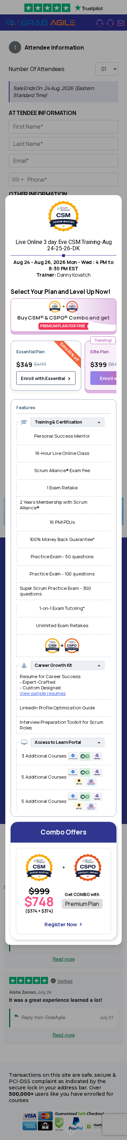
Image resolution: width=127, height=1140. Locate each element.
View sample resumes (43, 693)
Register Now (60, 924)
